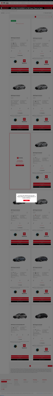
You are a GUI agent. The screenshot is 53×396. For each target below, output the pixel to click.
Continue (26, 200)
